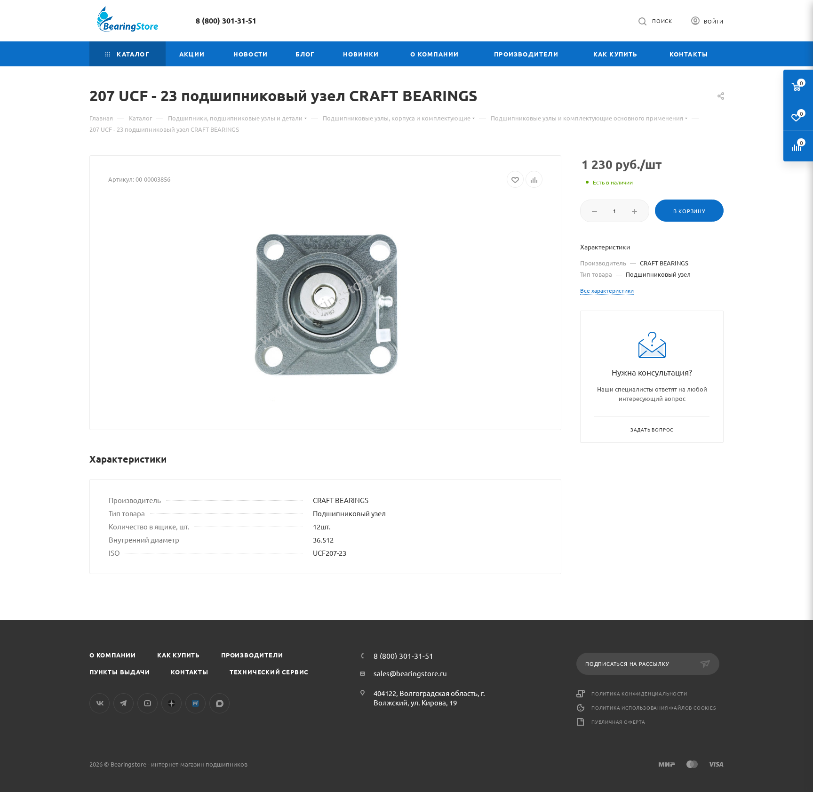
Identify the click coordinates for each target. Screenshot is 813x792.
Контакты (189, 672)
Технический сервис (269, 672)
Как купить (178, 655)
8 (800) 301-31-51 (226, 20)
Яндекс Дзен (171, 703)
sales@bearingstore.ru (410, 673)
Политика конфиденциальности (639, 693)
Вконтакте (99, 703)
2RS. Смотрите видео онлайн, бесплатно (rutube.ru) (195, 703)
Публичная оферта (618, 721)
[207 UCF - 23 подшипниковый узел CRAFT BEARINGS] (325, 305)
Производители (252, 655)
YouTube (147, 703)
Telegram (123, 703)
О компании (112, 655)
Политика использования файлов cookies (653, 707)
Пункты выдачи (119, 672)
